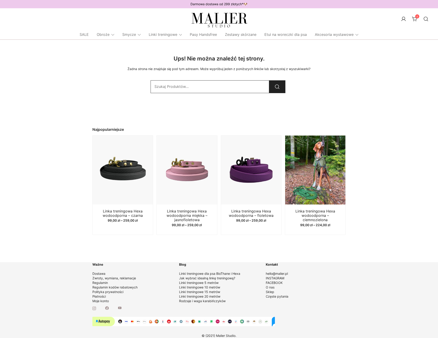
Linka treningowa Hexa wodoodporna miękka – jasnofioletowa (187, 215)
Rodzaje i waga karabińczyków (202, 301)
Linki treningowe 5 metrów (199, 283)
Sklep (270, 292)
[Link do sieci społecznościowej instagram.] (94, 308)
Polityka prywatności (107, 292)
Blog (182, 264)
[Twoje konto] (403, 19)
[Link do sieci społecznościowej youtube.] (120, 308)
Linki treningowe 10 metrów (199, 287)
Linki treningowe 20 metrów (199, 296)
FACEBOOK (274, 283)
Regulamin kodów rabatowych (115, 287)
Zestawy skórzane (240, 34)
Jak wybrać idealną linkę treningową (206, 278)
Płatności (99, 296)
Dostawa (98, 273)
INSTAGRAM (275, 278)
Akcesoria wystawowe (334, 34)
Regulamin (100, 283)
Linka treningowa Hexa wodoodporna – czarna (123, 213)
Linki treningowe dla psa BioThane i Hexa (209, 273)
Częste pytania (277, 296)
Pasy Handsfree (203, 34)
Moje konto (100, 301)
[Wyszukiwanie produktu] (426, 19)
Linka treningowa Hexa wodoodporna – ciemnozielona (315, 215)
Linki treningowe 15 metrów (199, 292)
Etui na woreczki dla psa (285, 34)
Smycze (129, 34)
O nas (270, 287)
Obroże (103, 34)
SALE (84, 34)
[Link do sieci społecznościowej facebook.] (107, 308)
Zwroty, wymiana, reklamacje (114, 278)
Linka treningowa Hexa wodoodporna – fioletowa (251, 213)
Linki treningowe (163, 34)
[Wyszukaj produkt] (277, 86)
